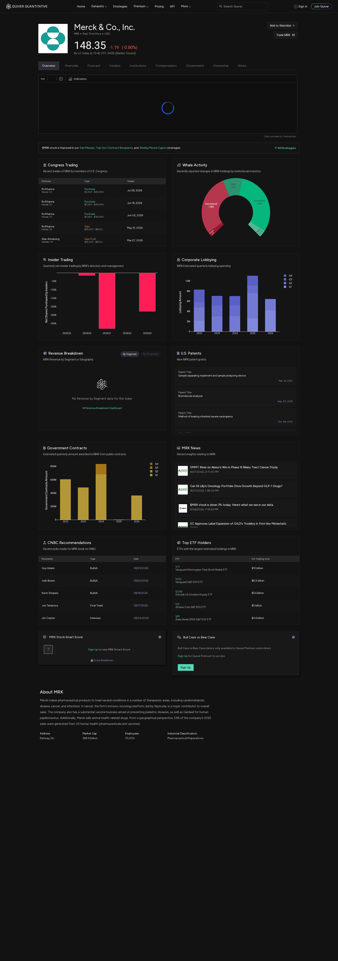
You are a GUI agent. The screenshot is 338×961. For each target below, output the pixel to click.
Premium (140, 6)
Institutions (138, 66)
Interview (95, 618)
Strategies (120, 6)
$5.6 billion (258, 593)
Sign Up (93, 649)
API (172, 6)
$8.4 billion (258, 580)
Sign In (302, 6)
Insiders (115, 66)
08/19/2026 (141, 593)
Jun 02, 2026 (135, 215)
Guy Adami (48, 568)
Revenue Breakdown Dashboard (103, 408)
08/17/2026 (141, 605)
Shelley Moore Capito (153, 148)
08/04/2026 (141, 618)
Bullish (94, 568)
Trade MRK (283, 35)
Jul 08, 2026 (134, 190)
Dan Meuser (87, 148)
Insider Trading (60, 260)
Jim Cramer (48, 618)
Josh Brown (48, 580)
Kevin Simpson (50, 593)
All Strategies (287, 148)
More (184, 6)
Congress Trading (63, 165)
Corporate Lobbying (199, 260)
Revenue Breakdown (65, 353)
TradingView (289, 136)
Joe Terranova (50, 605)
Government (195, 66)
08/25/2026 (141, 568)
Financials (71, 66)
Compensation (166, 66)
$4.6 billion (258, 618)
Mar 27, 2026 (135, 240)
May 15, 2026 (135, 227)
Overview (48, 66)
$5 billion (257, 605)
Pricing (159, 6)
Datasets (97, 6)
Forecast (93, 66)
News (242, 66)
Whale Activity (194, 165)
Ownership (220, 66)
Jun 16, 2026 (134, 203)
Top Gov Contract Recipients (114, 148)
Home (81, 6)
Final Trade (96, 605)
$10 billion (257, 568)
